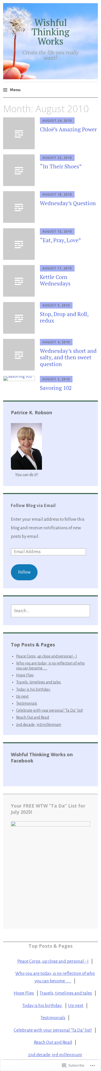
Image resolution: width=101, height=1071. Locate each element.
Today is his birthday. (33, 689)
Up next (22, 696)
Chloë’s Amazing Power (68, 129)
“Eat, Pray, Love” (60, 240)
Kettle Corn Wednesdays (55, 280)
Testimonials (26, 703)
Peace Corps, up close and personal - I (46, 656)
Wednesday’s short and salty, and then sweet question (68, 357)
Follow (24, 572)
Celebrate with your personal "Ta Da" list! (49, 710)
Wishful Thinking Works (50, 31)
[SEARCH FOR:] (50, 610)
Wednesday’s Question (68, 203)
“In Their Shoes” (61, 166)
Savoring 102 (56, 387)
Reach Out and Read (32, 717)
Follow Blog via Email (33, 505)
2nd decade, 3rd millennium (38, 725)
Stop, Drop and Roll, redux (64, 317)
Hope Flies (25, 675)
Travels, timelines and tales (38, 682)
